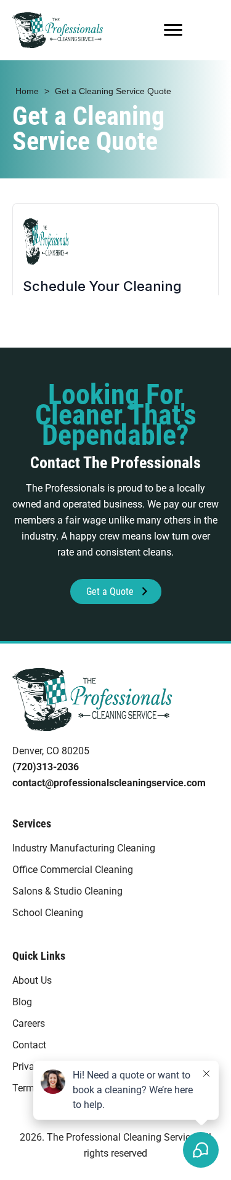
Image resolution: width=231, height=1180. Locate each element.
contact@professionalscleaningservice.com (109, 783)
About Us (32, 980)
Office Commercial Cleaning (72, 869)
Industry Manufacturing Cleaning (83, 848)
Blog (22, 1002)
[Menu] (173, 30)
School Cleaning (47, 913)
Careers (28, 1023)
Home (27, 91)
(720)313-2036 (45, 767)
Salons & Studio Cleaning (67, 891)
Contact (29, 1045)
